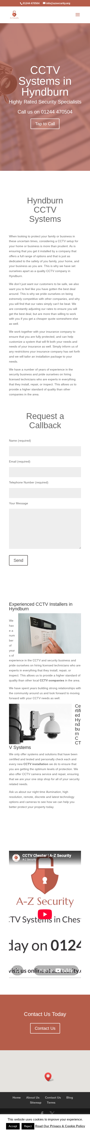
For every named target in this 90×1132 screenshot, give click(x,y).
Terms (51, 1102)
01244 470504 (56, 112)
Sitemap (35, 1102)
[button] (49, 1077)
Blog (69, 1097)
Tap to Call (45, 123)
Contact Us (45, 1028)
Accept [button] (13, 1126)
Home (17, 1097)
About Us (33, 1097)
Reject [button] (28, 1126)
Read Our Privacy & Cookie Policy (60, 1126)
